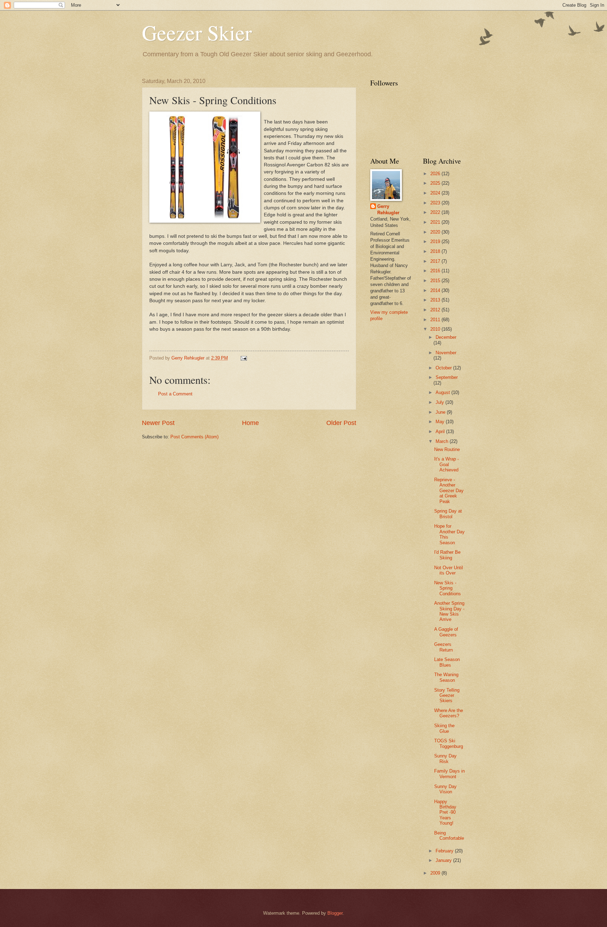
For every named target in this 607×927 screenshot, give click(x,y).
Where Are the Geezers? (448, 713)
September (447, 377)
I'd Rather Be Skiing (447, 555)
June (441, 412)
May (441, 421)
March (443, 441)
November (446, 352)
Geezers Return (443, 647)
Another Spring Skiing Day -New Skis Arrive (449, 611)
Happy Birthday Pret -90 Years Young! (445, 812)
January (444, 860)
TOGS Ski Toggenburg (448, 743)
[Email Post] (243, 358)
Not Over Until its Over (448, 570)
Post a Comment (175, 393)
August (443, 392)
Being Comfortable (449, 835)
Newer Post (158, 422)
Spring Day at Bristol (448, 513)
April (441, 431)
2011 (436, 319)
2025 (436, 183)
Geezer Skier (197, 32)
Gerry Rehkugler (388, 209)
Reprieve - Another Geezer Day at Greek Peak (449, 490)
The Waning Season (446, 677)
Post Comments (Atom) (194, 436)
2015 (436, 280)
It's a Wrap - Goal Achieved (446, 464)
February (445, 850)
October (444, 367)
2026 (436, 173)
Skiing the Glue (444, 728)
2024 (436, 193)
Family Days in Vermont (449, 773)
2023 (436, 202)
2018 (436, 251)
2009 (436, 873)
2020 (436, 232)
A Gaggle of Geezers (446, 632)
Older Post (341, 422)
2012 (436, 309)
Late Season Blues (447, 662)
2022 (436, 212)
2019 (436, 241)
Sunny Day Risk (445, 758)
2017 (436, 261)
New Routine (447, 449)
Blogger (334, 913)
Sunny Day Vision (445, 789)
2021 (436, 222)
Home (250, 422)
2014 (436, 290)
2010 (436, 329)
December (446, 337)
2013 (436, 300)
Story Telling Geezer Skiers (446, 695)
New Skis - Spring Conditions (447, 588)
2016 (436, 270)
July (440, 402)
